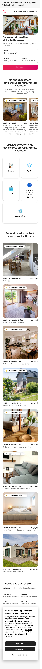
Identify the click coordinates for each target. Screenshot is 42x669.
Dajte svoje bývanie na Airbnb (25, 11)
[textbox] (11, 60)
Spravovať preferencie (20, 655)
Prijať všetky (20, 644)
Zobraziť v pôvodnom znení (14, 5)
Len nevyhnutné (20, 649)
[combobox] (20, 53)
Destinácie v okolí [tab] (9, 588)
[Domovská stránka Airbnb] (4, 11)
